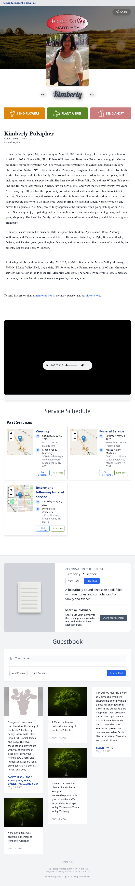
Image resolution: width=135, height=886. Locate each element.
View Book (73, 580)
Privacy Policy (58, 871)
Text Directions (42, 473)
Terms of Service (76, 871)
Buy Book (92, 580)
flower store (93, 295)
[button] (20, 438)
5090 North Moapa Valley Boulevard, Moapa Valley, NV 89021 (52, 461)
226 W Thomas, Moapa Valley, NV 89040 (51, 518)
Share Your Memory (113, 617)
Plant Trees (58, 472)
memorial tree (43, 295)
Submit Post (116, 673)
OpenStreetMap (71, 876)
